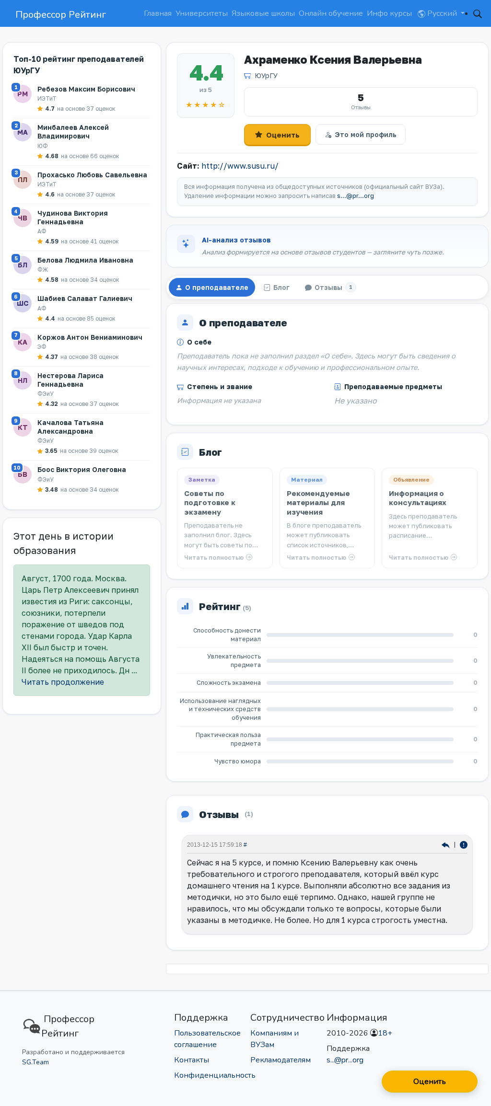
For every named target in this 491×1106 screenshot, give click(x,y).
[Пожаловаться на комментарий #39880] (464, 844)
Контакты (191, 1060)
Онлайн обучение (331, 13)
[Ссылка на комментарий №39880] (446, 844)
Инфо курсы (389, 13)
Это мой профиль (366, 134)
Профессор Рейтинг (60, 14)
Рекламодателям (280, 1060)
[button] (477, 13)
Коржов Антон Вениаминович (89, 337)
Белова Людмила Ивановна (85, 260)
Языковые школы (263, 13)
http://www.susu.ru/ (240, 166)
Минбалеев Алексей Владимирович (73, 131)
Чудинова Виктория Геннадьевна (72, 217)
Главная (158, 13)
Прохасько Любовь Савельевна (92, 175)
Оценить (283, 134)
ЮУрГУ (266, 75)
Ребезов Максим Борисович (86, 89)
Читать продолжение (63, 682)
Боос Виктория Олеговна (81, 469)
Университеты (201, 13)
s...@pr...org (355, 195)
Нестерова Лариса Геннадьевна (70, 379)
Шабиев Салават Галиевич (84, 298)
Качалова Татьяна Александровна (70, 426)
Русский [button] (442, 13)
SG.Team (35, 1062)
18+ (385, 1033)
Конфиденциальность (215, 1075)
